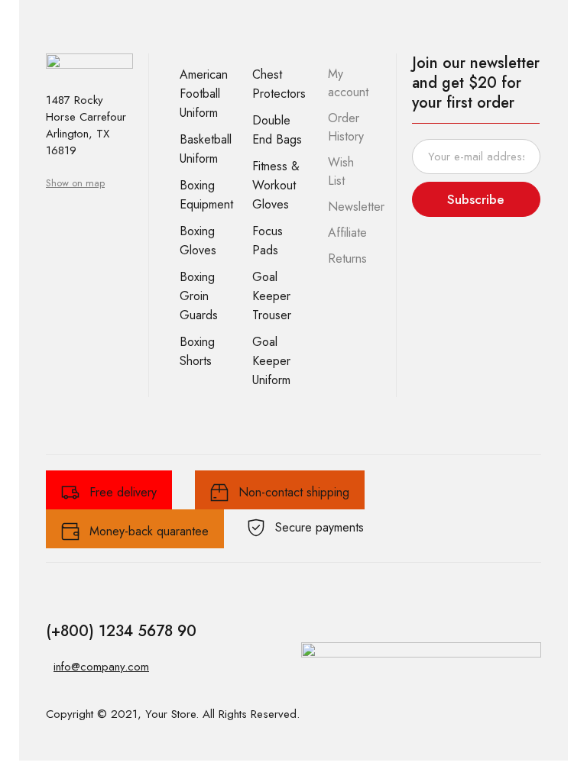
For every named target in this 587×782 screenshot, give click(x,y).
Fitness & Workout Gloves (276, 185)
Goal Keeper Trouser (271, 296)
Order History (346, 127)
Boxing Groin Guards (199, 296)
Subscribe (475, 199)
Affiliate (347, 232)
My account (348, 83)
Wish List (341, 171)
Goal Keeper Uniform (271, 361)
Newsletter (356, 206)
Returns (347, 258)
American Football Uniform (204, 93)
